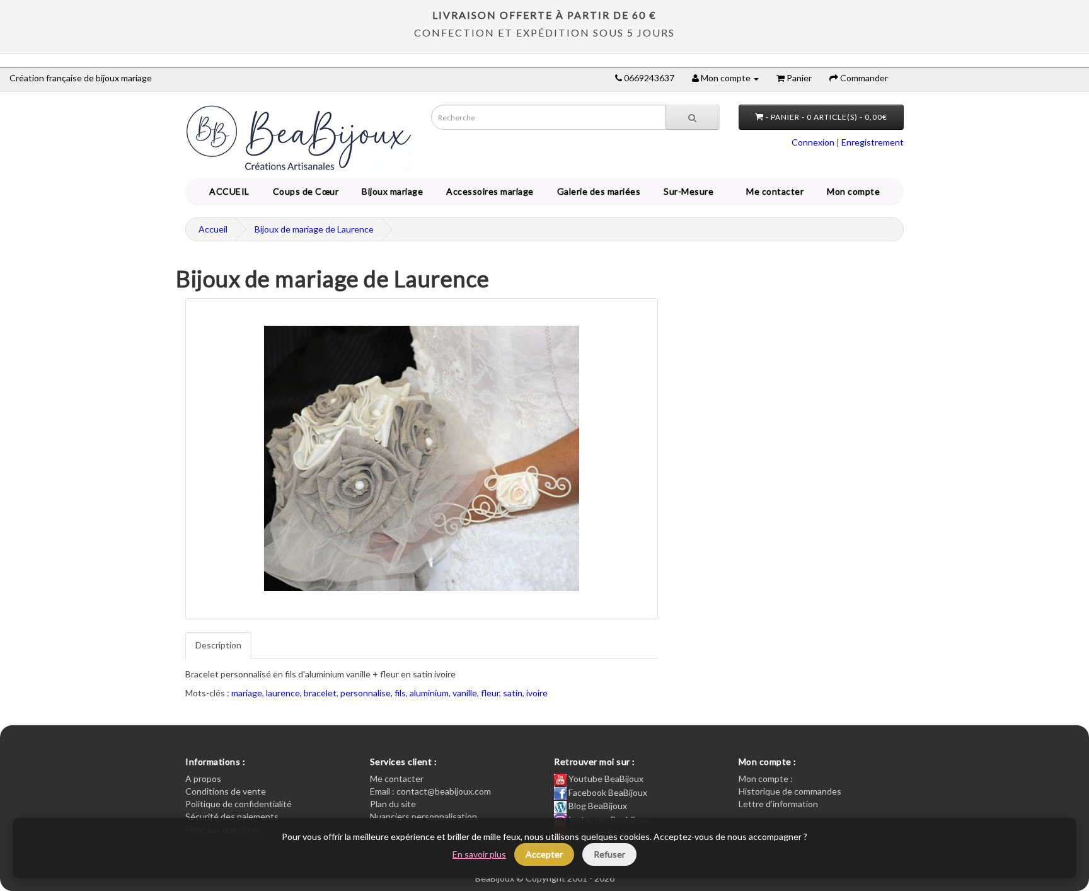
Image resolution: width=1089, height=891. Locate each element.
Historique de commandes (790, 791)
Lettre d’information (778, 803)
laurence (283, 692)
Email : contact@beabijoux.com (430, 791)
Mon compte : (766, 778)
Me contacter (777, 191)
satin (512, 692)
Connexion (813, 142)
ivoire (537, 692)
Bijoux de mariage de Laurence (314, 229)
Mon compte (855, 191)
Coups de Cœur (303, 191)
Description (218, 645)
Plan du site (393, 803)
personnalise (365, 692)
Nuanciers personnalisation (423, 816)
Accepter (544, 854)
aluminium (429, 692)
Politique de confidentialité (238, 803)
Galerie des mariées (597, 191)
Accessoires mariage (488, 191)
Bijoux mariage (390, 191)
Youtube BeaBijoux (605, 778)
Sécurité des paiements (232, 816)
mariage (246, 692)
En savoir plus (479, 854)
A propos (203, 778)
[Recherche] (693, 117)
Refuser (609, 854)
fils (400, 692)
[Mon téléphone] (618, 77)
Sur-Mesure (686, 191)
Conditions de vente (225, 791)
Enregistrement (872, 142)
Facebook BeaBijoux (607, 792)
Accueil (213, 229)
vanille (464, 692)
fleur (490, 692)
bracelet (320, 692)
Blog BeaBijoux (597, 805)
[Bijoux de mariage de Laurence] (421, 458)
